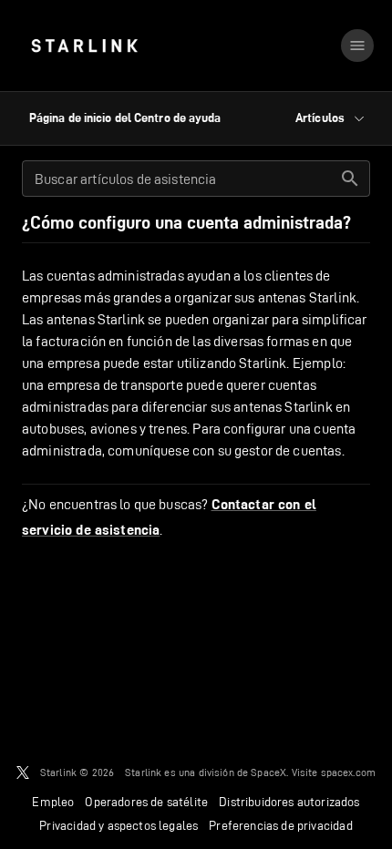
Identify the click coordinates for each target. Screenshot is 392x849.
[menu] (357, 45)
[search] (350, 178)
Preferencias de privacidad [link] (280, 825)
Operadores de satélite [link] (146, 801)
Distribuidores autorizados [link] (289, 801)
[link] (84, 45)
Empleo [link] (53, 801)
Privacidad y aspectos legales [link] (118, 825)
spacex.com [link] (349, 772)
